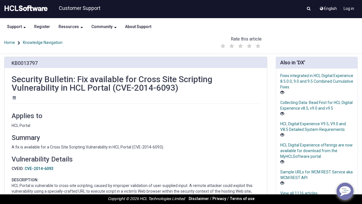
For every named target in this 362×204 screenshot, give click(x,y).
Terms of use (242, 198)
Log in (349, 8)
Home (9, 42)
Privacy (219, 198)
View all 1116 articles (299, 193)
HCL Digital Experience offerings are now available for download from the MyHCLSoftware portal (316, 151)
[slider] (241, 45)
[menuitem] (328, 7)
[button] (309, 9)
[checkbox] (223, 46)
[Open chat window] (345, 191)
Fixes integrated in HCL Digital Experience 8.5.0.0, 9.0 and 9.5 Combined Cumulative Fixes (316, 81)
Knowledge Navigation (43, 42)
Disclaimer (199, 198)
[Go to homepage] (25, 8)
